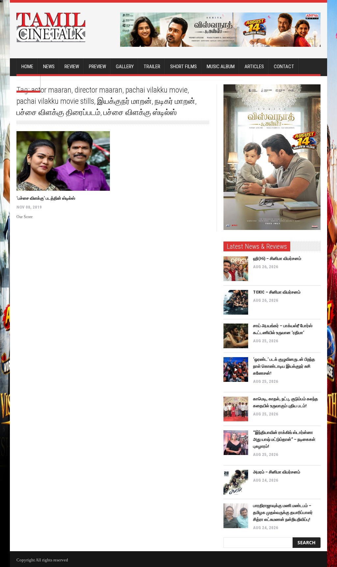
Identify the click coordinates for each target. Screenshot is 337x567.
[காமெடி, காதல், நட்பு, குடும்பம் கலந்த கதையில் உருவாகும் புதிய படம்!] (235, 409)
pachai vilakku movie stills (55, 101)
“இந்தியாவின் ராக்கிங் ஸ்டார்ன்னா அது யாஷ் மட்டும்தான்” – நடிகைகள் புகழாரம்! (284, 439)
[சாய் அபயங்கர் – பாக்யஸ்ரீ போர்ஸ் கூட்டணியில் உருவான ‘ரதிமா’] (235, 336)
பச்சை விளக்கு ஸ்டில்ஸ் (140, 112)
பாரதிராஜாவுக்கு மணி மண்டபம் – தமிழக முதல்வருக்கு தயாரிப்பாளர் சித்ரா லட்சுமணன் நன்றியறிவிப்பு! (283, 512)
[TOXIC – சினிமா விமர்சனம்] (235, 302)
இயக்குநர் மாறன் (124, 101)
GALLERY (125, 67)
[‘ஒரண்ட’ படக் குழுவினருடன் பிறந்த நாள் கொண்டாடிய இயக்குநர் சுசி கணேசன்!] (235, 369)
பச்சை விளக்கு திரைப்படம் (58, 112)
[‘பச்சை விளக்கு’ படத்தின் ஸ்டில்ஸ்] (63, 161)
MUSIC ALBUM (221, 67)
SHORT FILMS (183, 67)
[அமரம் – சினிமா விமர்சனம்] (235, 482)
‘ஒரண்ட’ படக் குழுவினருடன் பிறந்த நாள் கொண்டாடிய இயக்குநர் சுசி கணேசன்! (284, 366)
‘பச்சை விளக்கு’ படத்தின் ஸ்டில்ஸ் (45, 198)
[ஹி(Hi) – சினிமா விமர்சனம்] (235, 268)
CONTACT (284, 67)
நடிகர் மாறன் (175, 101)
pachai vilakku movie (156, 90)
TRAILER (151, 67)
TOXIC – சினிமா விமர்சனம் (276, 292)
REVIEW (72, 67)
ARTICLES (254, 67)
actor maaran (51, 90)
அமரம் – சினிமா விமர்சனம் (276, 471)
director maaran (98, 90)
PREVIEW (97, 67)
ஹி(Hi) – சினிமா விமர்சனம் (277, 258)
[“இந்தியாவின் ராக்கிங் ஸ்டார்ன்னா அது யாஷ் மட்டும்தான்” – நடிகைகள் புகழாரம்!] (235, 442)
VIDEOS (28, 83)
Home (27, 67)
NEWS (49, 67)
